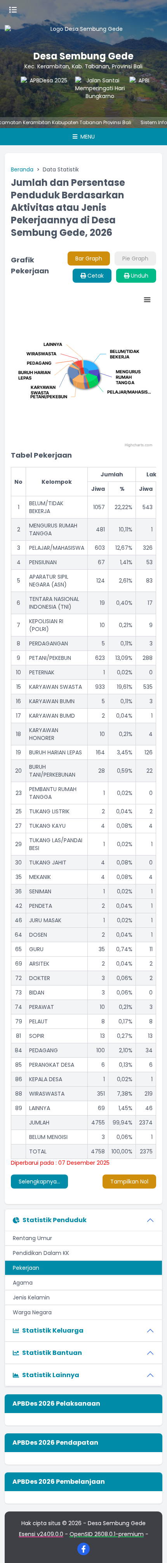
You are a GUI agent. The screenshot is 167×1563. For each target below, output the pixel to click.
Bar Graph (88, 258)
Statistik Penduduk (55, 1219)
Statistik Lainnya (50, 1375)
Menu (87, 137)
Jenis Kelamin (31, 1297)
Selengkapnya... (39, 1181)
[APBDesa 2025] (43, 92)
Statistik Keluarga (53, 1330)
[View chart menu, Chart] (147, 299)
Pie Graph (135, 258)
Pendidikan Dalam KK (41, 1253)
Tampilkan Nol (129, 1181)
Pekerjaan (26, 1268)
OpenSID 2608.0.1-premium (107, 1534)
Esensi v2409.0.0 (41, 1534)
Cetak (95, 276)
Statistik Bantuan (52, 1352)
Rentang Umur (32, 1238)
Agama (23, 1283)
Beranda (22, 169)
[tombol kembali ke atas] (151, 1547)
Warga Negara (32, 1312)
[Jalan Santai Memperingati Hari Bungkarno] (97, 92)
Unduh (138, 276)
